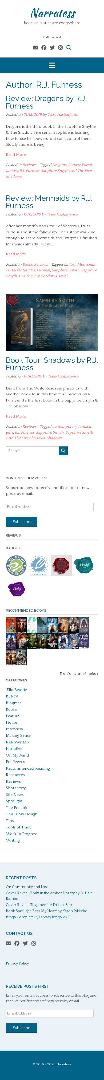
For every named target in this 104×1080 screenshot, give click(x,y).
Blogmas (13, 703)
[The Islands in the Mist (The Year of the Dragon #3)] (21, 649)
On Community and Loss (27, 887)
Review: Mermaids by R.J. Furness (49, 202)
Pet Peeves (15, 761)
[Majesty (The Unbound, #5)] (52, 633)
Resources (15, 775)
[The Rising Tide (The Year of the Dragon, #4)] (73, 633)
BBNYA (12, 696)
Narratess (52, 12)
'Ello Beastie (16, 690)
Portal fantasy (17, 270)
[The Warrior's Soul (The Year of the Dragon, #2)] (52, 649)
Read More (16, 154)
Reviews (29, 165)
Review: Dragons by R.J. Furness (46, 102)
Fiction (12, 722)
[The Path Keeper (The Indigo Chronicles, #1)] (84, 648)
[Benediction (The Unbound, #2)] (11, 665)
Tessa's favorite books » (78, 674)
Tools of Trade (18, 827)
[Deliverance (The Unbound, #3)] (42, 649)
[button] (52, 65)
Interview (14, 729)
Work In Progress (21, 834)
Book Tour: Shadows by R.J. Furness (52, 364)
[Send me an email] (35, 48)
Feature (12, 716)
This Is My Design (21, 814)
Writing (13, 840)
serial (62, 276)
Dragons (59, 165)
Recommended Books (26, 610)
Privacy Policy (17, 963)
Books (27, 265)
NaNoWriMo (17, 742)
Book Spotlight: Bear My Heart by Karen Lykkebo (46, 911)
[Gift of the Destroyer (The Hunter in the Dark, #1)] (63, 633)
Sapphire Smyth (65, 270)
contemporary (64, 427)
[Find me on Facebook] (43, 48)
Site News (14, 794)
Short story (16, 788)
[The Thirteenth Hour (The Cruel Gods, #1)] (63, 649)
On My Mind (17, 755)
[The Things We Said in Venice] (42, 632)
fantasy (74, 165)
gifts (9, 432)
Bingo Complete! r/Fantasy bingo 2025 (38, 917)
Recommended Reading (28, 768)
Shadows (54, 438)
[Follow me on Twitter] (52, 48)
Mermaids (86, 265)
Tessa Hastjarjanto (62, 115)
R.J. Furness (29, 171)
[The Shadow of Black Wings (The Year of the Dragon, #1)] (21, 665)
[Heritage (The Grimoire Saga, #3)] (11, 648)
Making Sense (18, 735)
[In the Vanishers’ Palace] (73, 649)
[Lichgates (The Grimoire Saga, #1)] (32, 648)
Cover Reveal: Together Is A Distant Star (39, 905)
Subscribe (21, 522)
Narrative (14, 748)
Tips (10, 821)
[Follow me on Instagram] (60, 48)
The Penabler (18, 807)
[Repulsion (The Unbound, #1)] (21, 633)
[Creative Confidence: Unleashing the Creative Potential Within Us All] (32, 632)
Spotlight (14, 801)
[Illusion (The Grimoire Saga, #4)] (84, 632)
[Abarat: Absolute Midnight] (11, 631)
